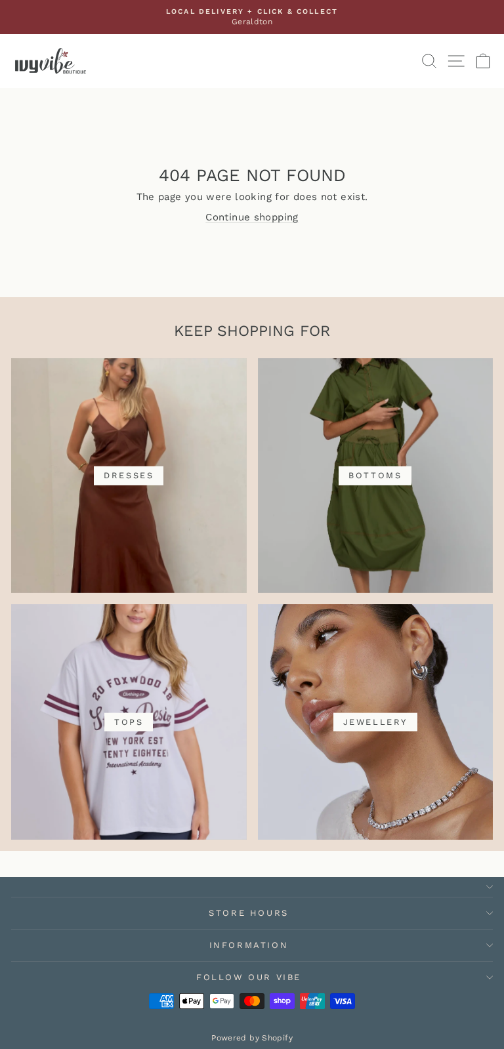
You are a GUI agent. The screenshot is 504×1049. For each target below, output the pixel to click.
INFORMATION (249, 945)
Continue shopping (251, 217)
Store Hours (249, 913)
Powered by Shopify (252, 1037)
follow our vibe (248, 977)
